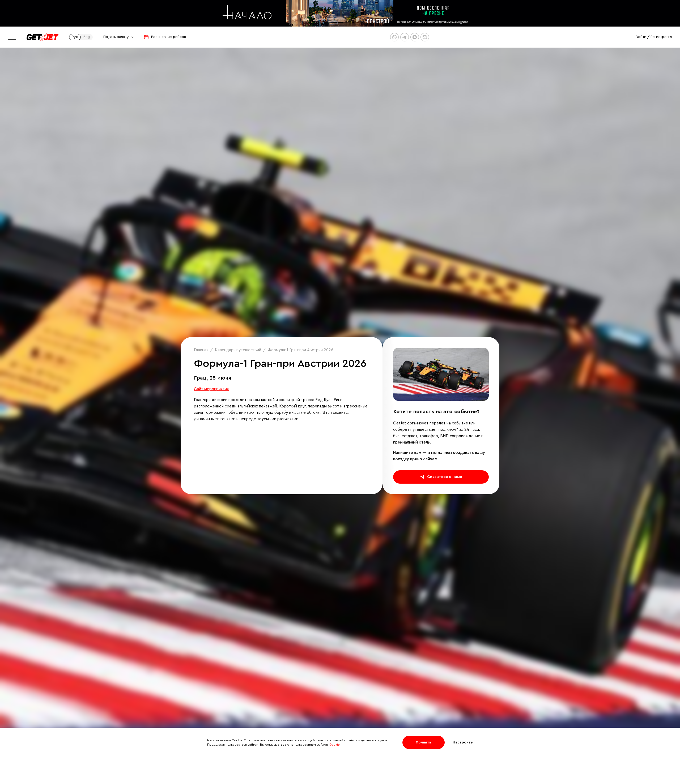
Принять (423, 742)
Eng (86, 37)
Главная (201, 350)
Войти (641, 37)
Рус (75, 37)
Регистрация (661, 37)
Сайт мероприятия (211, 389)
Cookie (334, 744)
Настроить (463, 742)
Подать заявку (116, 37)
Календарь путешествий (238, 350)
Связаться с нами (444, 477)
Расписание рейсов (168, 37)
